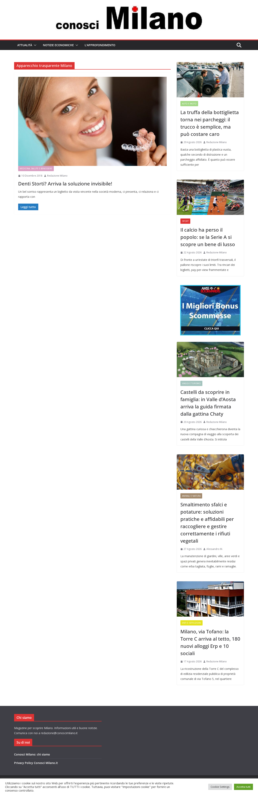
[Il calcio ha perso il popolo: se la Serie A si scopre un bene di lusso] (210, 197)
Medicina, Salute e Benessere (36, 168)
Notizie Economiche (58, 45)
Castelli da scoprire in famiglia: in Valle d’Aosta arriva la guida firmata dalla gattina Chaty (208, 403)
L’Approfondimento (100, 45)
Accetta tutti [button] (243, 787)
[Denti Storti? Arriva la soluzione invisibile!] (92, 121)
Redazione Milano (57, 175)
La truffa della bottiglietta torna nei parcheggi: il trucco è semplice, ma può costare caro (209, 123)
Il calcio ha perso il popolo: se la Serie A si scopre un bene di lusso (207, 237)
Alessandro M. (214, 549)
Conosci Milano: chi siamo (32, 754)
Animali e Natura (191, 495)
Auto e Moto (189, 103)
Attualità (24, 45)
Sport (185, 221)
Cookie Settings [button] (220, 787)
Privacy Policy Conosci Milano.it (36, 763)
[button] (34, 45)
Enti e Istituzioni (191, 622)
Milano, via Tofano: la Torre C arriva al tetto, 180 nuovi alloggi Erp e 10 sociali (210, 642)
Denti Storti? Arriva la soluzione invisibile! (65, 183)
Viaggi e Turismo (191, 383)
